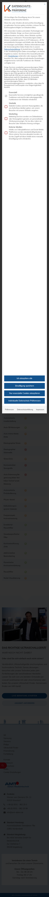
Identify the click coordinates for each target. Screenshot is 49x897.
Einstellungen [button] (13, 56)
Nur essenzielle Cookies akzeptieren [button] (24, 393)
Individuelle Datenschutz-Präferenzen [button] (24, 401)
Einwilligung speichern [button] (24, 386)
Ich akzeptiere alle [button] (24, 378)
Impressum (40, 410)
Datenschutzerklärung (12, 49)
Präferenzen (9, 410)
